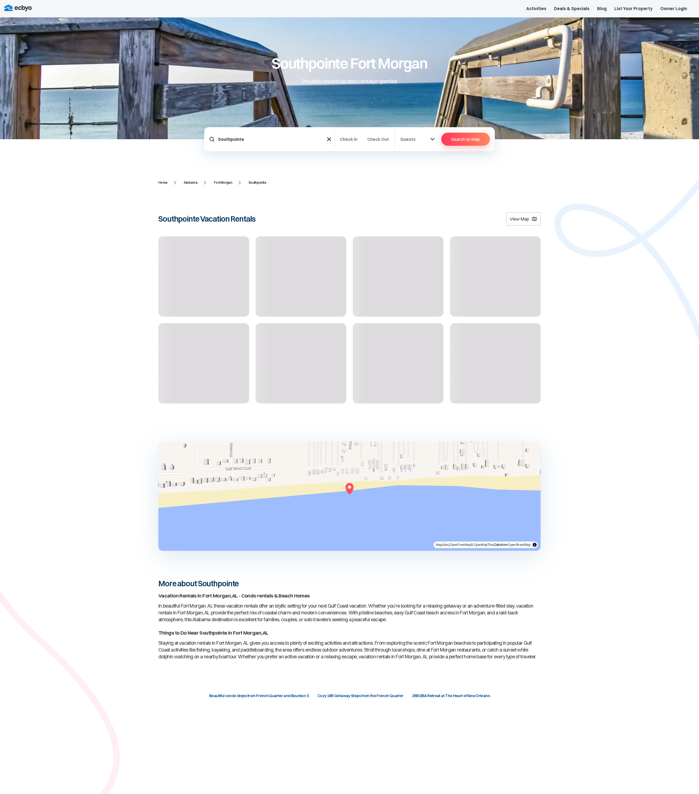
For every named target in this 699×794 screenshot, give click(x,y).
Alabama (190, 182)
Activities (536, 8)
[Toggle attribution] (534, 545)
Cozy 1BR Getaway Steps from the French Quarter (361, 695)
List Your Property (633, 8)
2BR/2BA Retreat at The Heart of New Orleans (451, 695)
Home (162, 182)
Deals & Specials (572, 8)
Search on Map (465, 139)
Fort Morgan (223, 182)
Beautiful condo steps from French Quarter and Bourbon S (259, 695)
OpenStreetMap (519, 545)
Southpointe (257, 182)
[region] (349, 496)
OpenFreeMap (460, 545)
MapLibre (442, 545)
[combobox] (272, 139)
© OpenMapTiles (482, 545)
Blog (602, 8)
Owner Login (673, 8)
